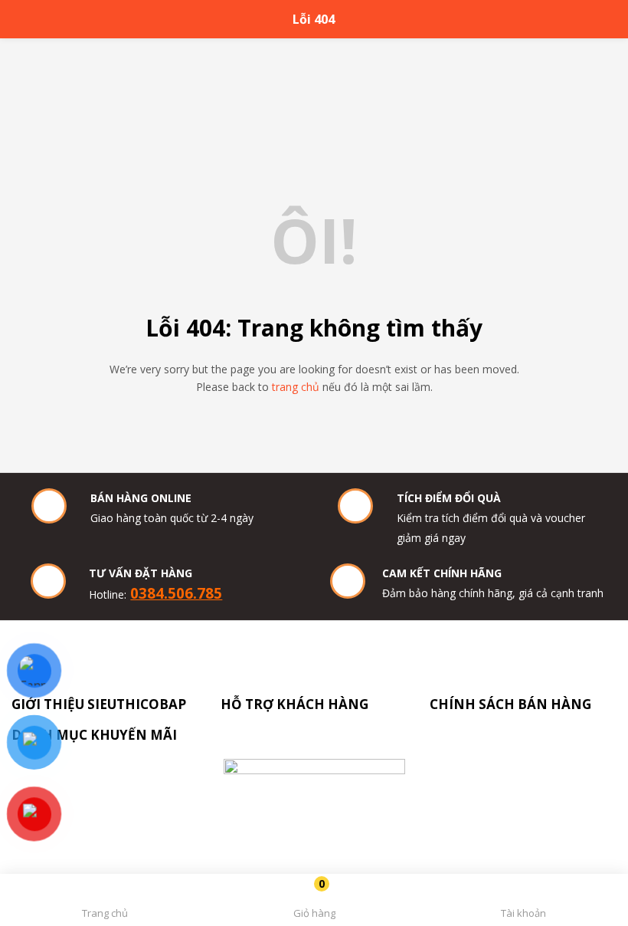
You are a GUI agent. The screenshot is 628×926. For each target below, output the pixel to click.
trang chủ (295, 386)
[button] (313, 902)
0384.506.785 (176, 593)
